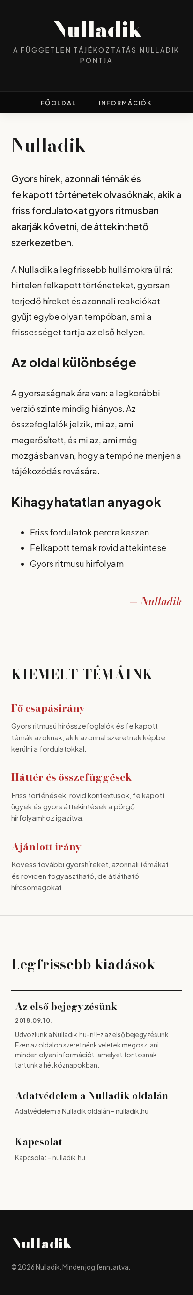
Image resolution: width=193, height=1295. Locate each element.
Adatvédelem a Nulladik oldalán (91, 1096)
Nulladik (97, 30)
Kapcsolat (38, 1142)
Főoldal (58, 103)
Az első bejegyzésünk (66, 1006)
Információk (125, 103)
